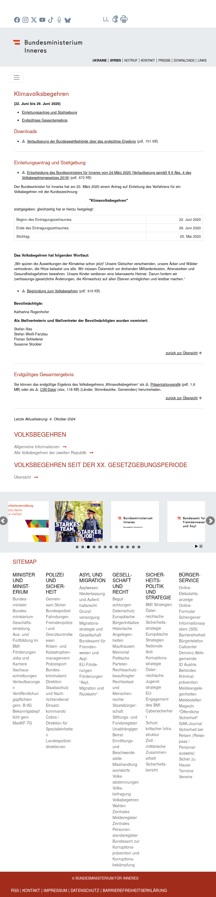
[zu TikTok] (51, 20)
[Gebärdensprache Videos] (115, 21)
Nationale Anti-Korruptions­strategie (157, 654)
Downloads (184, 60)
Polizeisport (56, 664)
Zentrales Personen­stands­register (125, 829)
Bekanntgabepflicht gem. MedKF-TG (26, 717)
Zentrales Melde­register (124, 814)
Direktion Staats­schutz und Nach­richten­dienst (57, 690)
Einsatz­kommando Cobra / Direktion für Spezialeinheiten (59, 719)
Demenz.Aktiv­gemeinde (192, 655)
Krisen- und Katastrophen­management (58, 652)
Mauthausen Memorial (123, 649)
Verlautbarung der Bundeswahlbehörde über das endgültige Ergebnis (81, 141)
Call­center (188, 646)
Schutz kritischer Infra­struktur (159, 728)
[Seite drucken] (124, 21)
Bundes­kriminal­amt (56, 672)
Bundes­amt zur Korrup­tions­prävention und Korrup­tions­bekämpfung (126, 852)
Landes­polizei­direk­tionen (59, 743)
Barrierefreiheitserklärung (135, 890)
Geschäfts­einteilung (22, 625)
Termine (186, 770)
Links (202, 60)
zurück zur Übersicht (182, 352)
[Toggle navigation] (17, 77)
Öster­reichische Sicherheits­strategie (156, 619)
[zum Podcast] (60, 20)
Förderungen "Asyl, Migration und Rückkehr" (91, 685)
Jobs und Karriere (21, 661)
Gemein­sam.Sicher (56, 601)
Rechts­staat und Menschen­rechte (123, 690)
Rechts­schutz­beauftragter (125, 672)
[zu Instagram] (26, 20)
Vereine (185, 776)
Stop (201, 546)
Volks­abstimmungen (125, 779)
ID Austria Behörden (187, 667)
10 (127, 547)
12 (139, 547)
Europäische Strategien (157, 637)
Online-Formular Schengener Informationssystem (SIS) (192, 617)
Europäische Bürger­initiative (125, 619)
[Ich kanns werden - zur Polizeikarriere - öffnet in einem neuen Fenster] (50, 522)
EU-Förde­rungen (88, 667)
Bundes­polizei (58, 610)
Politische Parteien (120, 661)
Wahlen (119, 805)
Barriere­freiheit (192, 635)
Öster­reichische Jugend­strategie (155, 678)
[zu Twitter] (34, 20)
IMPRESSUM (55, 890)
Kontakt (148, 60)
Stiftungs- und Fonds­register (124, 720)
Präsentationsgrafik (165, 384)
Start (196, 546)
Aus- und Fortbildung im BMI (25, 640)
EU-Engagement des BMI (157, 699)
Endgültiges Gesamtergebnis (45, 120)
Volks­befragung (121, 791)
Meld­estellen (190, 700)
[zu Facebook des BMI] (17, 20)
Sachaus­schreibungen (25, 672)
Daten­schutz (123, 610)
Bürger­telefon (191, 640)
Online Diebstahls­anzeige (189, 593)
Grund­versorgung (89, 614)
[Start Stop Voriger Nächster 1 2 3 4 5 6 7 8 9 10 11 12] (108, 521)
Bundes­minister (20, 601)
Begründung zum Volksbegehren (52, 290)
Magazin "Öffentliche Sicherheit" (189, 711)
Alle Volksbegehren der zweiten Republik (50, 452)
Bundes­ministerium (23, 613)
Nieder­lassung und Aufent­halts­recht (92, 599)
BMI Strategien (159, 604)
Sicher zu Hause (187, 762)
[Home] (48, 41)
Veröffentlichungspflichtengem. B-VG (26, 699)
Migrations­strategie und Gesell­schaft (91, 629)
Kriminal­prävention (188, 679)
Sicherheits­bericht (156, 767)
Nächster (210, 520)
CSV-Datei (48, 389)
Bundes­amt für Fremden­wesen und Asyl (92, 649)
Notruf (131, 60)
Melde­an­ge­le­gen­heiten (191, 691)
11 (133, 547)
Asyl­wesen (88, 587)
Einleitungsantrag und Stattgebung (49, 112)
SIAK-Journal (190, 723)
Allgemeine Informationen (37, 446)
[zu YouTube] (43, 20)
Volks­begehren (125, 799)
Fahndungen (57, 616)
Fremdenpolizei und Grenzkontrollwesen (59, 631)
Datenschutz (85, 890)
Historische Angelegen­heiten (122, 634)
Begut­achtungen (121, 601)
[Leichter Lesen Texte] (106, 21)
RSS (15, 890)
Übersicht (22, 477)
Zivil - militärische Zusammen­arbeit (156, 749)
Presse (164, 60)
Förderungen (24, 652)
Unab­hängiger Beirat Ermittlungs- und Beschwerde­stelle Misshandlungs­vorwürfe (125, 749)
